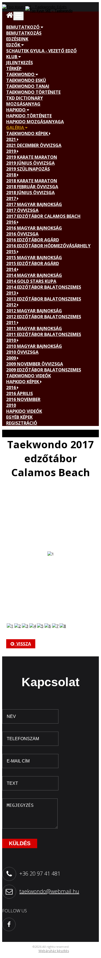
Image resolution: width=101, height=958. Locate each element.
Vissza (22, 644)
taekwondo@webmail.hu (49, 891)
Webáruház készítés (54, 951)
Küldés (19, 843)
